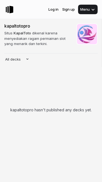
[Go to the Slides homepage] (9, 9)
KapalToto (22, 33)
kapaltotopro (17, 26)
